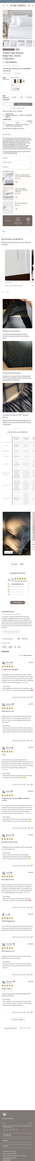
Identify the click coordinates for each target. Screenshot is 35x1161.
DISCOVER (5, 1146)
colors (4, 647)
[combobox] (26, 655)
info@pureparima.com (9, 1158)
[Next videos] (8, 292)
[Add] (16, 181)
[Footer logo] (4, 1114)
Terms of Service (6, 1127)
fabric (10, 647)
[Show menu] (3, 6)
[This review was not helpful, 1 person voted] (31, 828)
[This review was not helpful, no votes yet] (31, 697)
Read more (26, 682)
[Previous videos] (3, 292)
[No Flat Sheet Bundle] (8, 207)
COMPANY (5, 1140)
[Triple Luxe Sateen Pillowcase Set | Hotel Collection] (8, 193)
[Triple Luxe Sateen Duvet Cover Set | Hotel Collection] (8, 179)
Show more (5, 651)
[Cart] (33, 6)
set (19, 647)
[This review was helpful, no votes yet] (28, 697)
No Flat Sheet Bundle (11, 153)
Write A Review (17, 602)
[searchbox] (9, 638)
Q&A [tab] (22, 564)
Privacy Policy (27, 1126)
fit (15, 647)
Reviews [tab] (14, 564)
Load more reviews (17, 1019)
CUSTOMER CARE (7, 1135)
